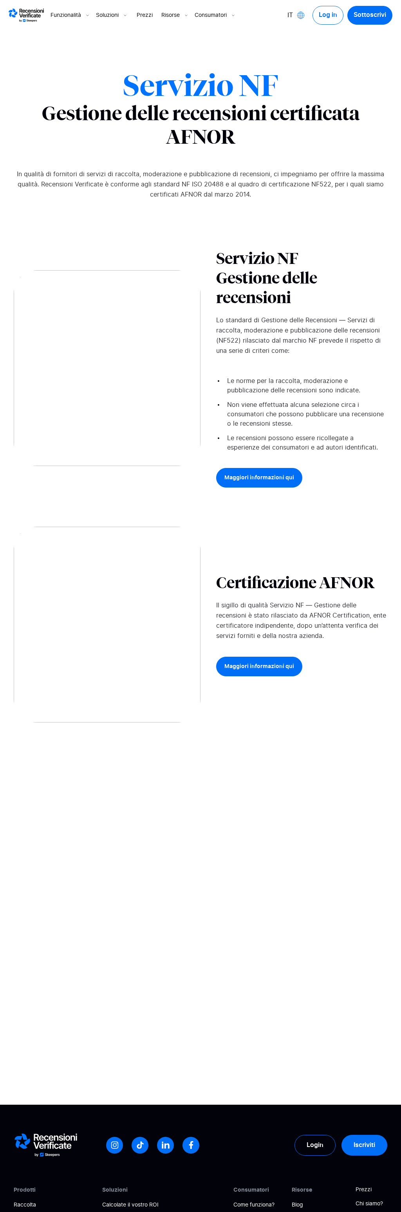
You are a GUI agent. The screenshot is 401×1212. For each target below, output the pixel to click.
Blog (297, 1205)
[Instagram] (114, 1145)
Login (315, 1145)
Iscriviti (364, 1145)
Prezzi (145, 15)
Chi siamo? (369, 1204)
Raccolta (25, 1205)
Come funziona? (254, 1205)
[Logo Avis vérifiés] (26, 15)
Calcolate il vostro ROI (130, 1205)
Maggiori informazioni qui (259, 477)
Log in (328, 15)
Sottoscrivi (370, 15)
